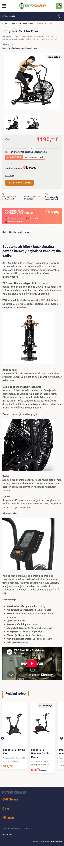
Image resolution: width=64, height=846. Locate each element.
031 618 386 (28, 199)
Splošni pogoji (7, 834)
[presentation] (2, 738)
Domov (5, 24)
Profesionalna (18, 48)
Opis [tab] (4, 232)
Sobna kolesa (27, 24)
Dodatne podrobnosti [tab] (19, 232)
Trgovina (15, 24)
